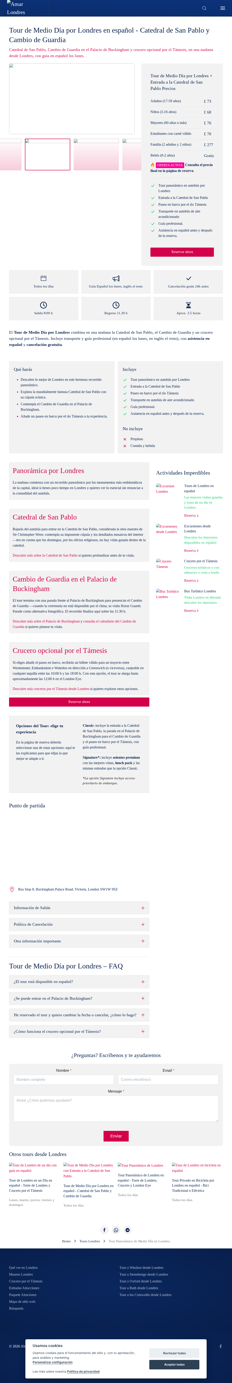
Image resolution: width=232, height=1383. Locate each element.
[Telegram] (127, 1230)
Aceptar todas (174, 1364)
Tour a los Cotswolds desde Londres (145, 1295)
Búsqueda (16, 1308)
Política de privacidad (83, 1371)
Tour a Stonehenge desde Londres (143, 1274)
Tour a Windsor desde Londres (141, 1268)
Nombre (63, 1070)
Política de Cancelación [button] (33, 924)
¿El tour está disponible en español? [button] (43, 981)
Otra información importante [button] (37, 941)
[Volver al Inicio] (24, 8)
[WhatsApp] (116, 1230)
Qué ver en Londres (23, 1268)
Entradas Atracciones (24, 1288)
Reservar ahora (182, 252)
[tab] (47, 154)
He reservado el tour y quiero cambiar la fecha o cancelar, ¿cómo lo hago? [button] (75, 1015)
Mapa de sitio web (22, 1301)
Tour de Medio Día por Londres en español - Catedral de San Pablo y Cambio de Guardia (88, 1191)
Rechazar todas (174, 1353)
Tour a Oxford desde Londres (140, 1281)
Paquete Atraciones (22, 1295)
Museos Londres (21, 1274)
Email (168, 1070)
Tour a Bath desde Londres (138, 1288)
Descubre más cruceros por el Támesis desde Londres (51, 689)
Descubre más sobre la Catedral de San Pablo (45, 555)
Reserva (190, 515)
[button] (204, 8)
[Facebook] (104, 1230)
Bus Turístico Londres (200, 591)
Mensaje (116, 1091)
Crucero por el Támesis (201, 561)
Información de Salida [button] (32, 907)
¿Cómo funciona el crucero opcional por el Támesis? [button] (57, 1031)
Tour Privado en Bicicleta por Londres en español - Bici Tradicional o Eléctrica (193, 1185)
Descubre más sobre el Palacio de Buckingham (46, 621)
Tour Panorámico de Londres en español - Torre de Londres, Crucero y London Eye (141, 1180)
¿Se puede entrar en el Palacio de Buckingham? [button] (53, 998)
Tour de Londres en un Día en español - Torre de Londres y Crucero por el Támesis (30, 1185)
